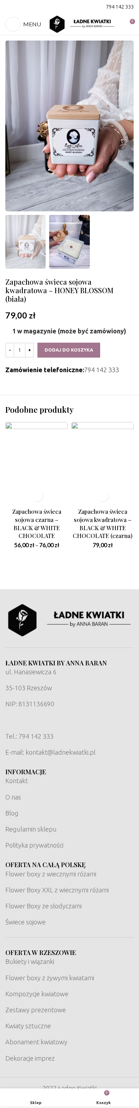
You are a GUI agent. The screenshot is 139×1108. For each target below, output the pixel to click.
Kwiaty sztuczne (28, 1025)
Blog (12, 813)
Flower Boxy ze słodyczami (43, 905)
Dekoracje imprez (30, 1058)
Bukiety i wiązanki (29, 961)
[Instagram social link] (19, 6)
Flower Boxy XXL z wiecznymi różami (57, 889)
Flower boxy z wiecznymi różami (50, 873)
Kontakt (16, 780)
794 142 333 (120, 7)
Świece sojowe (25, 921)
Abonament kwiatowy (36, 1041)
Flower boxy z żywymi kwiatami (49, 977)
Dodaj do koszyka (69, 349)
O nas (13, 797)
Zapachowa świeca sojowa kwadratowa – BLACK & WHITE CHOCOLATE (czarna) (103, 523)
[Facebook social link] (10, 6)
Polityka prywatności (34, 845)
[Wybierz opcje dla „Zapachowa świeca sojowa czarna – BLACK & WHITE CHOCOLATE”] (36, 495)
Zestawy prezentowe (35, 1009)
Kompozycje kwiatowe (36, 993)
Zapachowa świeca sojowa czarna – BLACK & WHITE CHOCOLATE (36, 523)
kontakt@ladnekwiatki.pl (61, 752)
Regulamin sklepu (31, 829)
